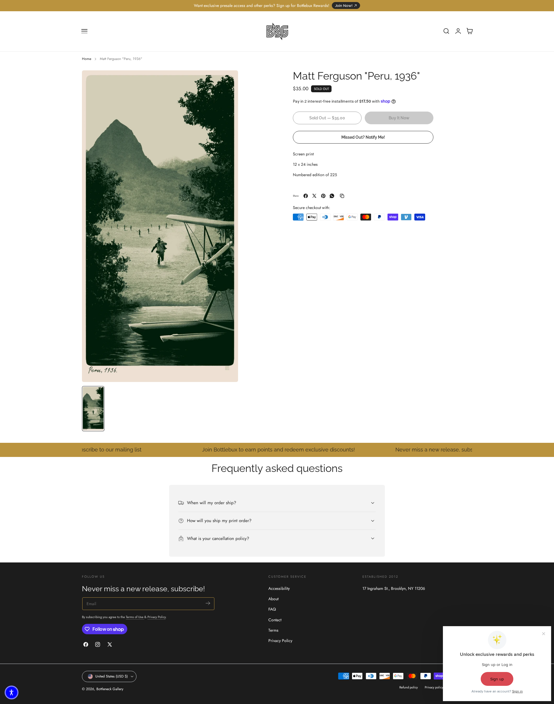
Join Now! (344, 5)
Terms (273, 630)
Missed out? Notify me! (363, 137)
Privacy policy (434, 687)
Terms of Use (135, 617)
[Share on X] (314, 196)
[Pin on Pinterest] (323, 196)
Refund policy (408, 687)
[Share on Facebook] (305, 196)
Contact (274, 620)
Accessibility (279, 588)
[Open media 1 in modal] (228, 80)
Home (86, 58)
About (273, 599)
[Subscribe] (208, 603)
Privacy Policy (156, 617)
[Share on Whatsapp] (332, 196)
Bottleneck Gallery (109, 689)
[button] (84, 31)
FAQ (272, 609)
